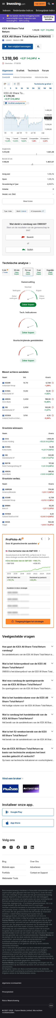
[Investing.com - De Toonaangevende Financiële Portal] (16, 3)
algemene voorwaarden (11, 983)
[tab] (17, 272)
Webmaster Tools (10, 878)
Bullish (30, 249)
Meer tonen (28, 201)
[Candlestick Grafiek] (4, 83)
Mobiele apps (8, 867)
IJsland (23, 211)
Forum (45, 70)
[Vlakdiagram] (8, 83)
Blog (4, 861)
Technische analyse (15, 263)
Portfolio (6, 872)
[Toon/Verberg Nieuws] (18, 83)
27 (43, 211)
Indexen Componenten (22, 77)
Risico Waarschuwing (10, 1001)
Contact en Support (39, 872)
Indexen (6, 10)
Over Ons (34, 861)
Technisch (33, 70)
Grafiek (20, 70)
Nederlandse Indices (23, 10)
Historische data (41, 77)
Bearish (30, 237)
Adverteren (35, 867)
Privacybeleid (7, 992)
